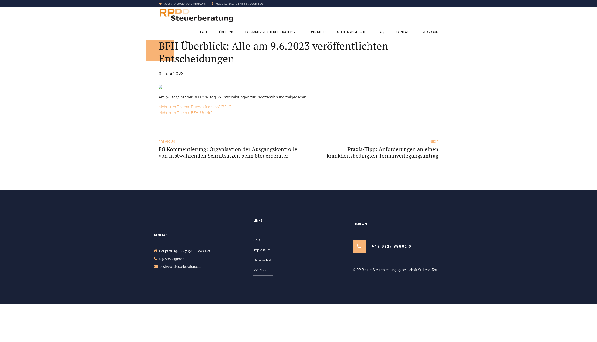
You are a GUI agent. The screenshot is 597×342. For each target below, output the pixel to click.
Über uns (226, 32)
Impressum (262, 250)
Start (203, 32)
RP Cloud (430, 32)
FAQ (381, 32)
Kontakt (403, 32)
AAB (256, 240)
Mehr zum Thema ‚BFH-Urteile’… (186, 113)
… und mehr (316, 32)
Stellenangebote (351, 32)
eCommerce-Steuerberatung (270, 32)
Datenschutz (263, 260)
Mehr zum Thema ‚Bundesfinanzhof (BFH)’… (195, 107)
